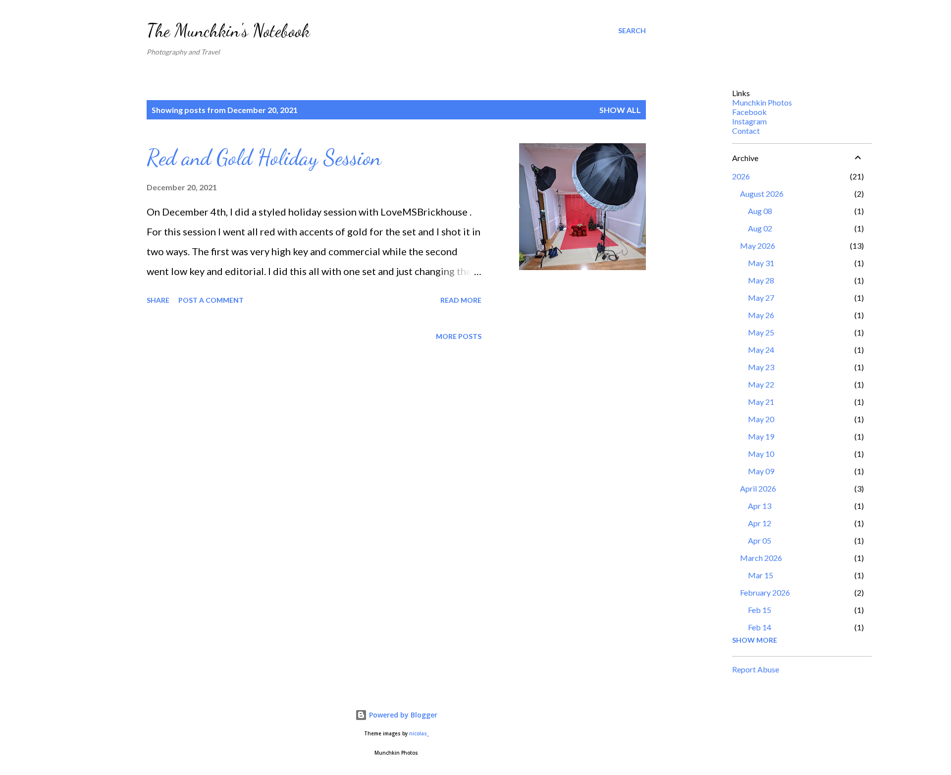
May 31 (761, 263)
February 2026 (765, 592)
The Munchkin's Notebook (228, 30)
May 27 (761, 297)
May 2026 (757, 245)
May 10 (761, 453)
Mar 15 (760, 575)
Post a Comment (211, 300)
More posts (458, 336)
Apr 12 (759, 523)
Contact (746, 130)
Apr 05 (759, 540)
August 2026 (762, 193)
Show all (620, 109)
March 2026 (761, 557)
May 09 (761, 471)
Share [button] (158, 300)
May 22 (761, 384)
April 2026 (758, 488)
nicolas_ (419, 733)
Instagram (749, 121)
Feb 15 (759, 609)
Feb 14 (759, 627)
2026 (741, 176)
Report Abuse (755, 669)
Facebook (749, 111)
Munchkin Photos (762, 102)
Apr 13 (759, 505)
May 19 (761, 436)
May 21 (761, 401)
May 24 (761, 349)
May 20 (761, 419)
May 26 (761, 315)
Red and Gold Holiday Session (264, 157)
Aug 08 (760, 211)
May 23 (761, 367)
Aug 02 (760, 228)
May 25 (761, 332)
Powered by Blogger (402, 715)
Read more (460, 300)
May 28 (761, 280)
